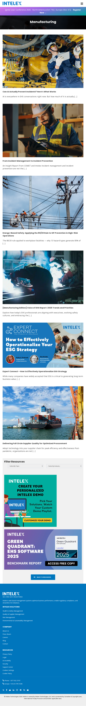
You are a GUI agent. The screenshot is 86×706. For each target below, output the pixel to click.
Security (5, 664)
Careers (5, 637)
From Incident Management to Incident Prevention (28, 161)
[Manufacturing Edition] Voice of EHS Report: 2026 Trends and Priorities (38, 307)
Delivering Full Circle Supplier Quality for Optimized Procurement (35, 443)
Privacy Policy (7, 654)
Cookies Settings (8, 670)
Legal (4, 657)
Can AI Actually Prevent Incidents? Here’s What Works (29, 91)
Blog (4, 641)
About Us (6, 631)
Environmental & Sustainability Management (18, 621)
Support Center (8, 667)
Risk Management (9, 617)
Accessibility (7, 661)
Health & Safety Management (13, 611)
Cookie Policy (7, 673)
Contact (5, 644)
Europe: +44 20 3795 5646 (13, 684)
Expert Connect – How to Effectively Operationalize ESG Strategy (35, 371)
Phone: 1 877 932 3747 (12, 681)
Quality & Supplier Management (13, 614)
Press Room (7, 634)
